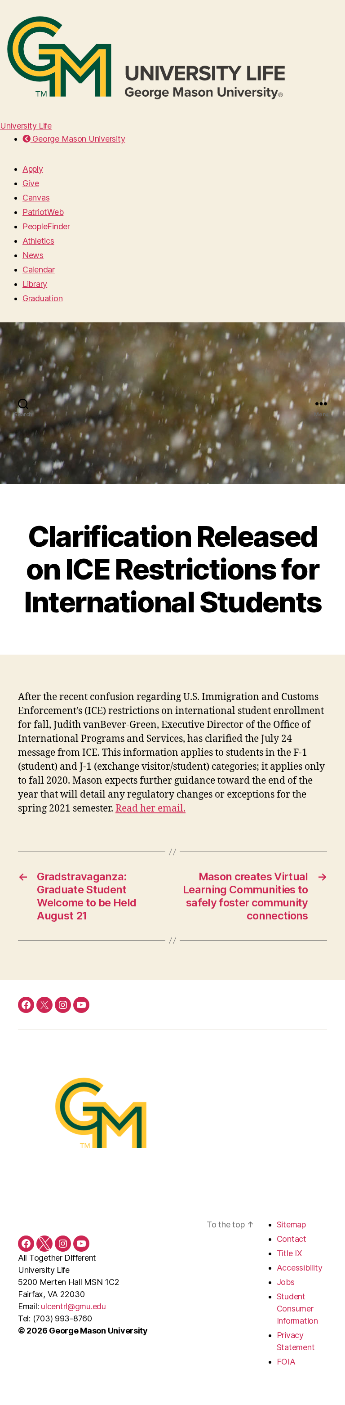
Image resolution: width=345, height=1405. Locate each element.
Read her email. (150, 809)
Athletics (38, 240)
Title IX (289, 1253)
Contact (291, 1239)
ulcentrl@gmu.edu (73, 1306)
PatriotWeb (42, 212)
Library (34, 284)
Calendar (38, 269)
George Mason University (78, 138)
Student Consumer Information (297, 1308)
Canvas (35, 197)
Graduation (42, 298)
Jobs (286, 1282)
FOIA (286, 1361)
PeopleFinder (46, 226)
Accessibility (300, 1267)
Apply (32, 169)
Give (30, 183)
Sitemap (291, 1224)
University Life (26, 125)
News (33, 255)
